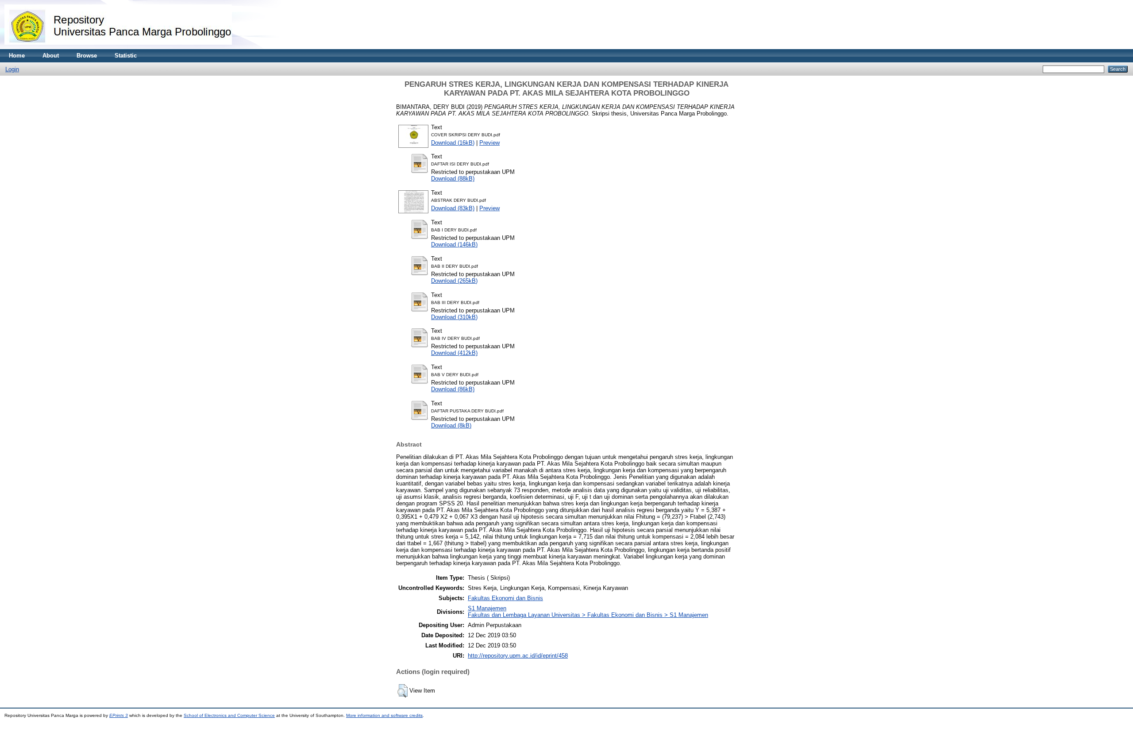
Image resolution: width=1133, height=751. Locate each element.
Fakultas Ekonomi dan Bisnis (505, 598)
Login (12, 69)
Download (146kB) (454, 244)
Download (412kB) (454, 353)
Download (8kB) (451, 425)
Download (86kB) (452, 389)
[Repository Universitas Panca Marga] (118, 47)
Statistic (126, 55)
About (50, 55)
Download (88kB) (452, 178)
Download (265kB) (454, 280)
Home (17, 55)
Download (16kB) (452, 142)
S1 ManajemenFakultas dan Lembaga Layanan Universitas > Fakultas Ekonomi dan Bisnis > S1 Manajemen (588, 611)
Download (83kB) (452, 208)
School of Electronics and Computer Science (229, 715)
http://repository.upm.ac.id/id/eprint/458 (518, 655)
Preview (489, 142)
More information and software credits (384, 715)
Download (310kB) (454, 317)
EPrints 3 (118, 715)
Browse (87, 55)
